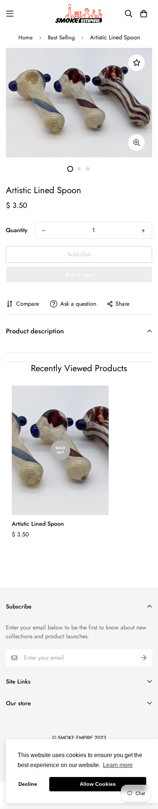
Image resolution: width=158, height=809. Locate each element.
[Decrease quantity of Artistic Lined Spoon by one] (43, 230)
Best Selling (61, 37)
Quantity (17, 230)
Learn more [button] (118, 765)
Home (25, 37)
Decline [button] (27, 784)
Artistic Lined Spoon (38, 523)
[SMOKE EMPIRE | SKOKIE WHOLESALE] (79, 13)
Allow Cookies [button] (98, 784)
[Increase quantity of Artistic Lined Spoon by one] (143, 230)
